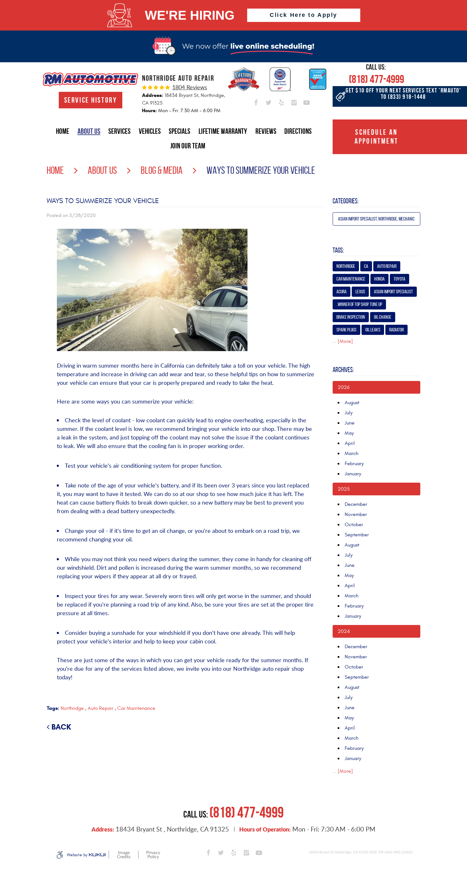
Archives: (343, 369)
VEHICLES (150, 131)
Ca (366, 266)
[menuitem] (62, 131)
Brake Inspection (350, 317)
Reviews (265, 131)
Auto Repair (100, 708)
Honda (379, 279)
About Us (89, 131)
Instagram (294, 101)
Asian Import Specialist (393, 291)
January (353, 474)
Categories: (345, 201)
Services (119, 131)
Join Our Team (187, 146)
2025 (344, 489)
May (349, 433)
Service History (90, 100)
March (351, 453)
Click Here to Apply (303, 15)
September (357, 535)
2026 (343, 387)
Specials (179, 131)
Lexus (360, 291)
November (356, 514)
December (356, 504)
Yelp (281, 101)
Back (61, 727)
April (350, 443)
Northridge (72, 708)
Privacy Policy (153, 855)
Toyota (399, 279)
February (354, 463)
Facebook (255, 101)
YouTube (306, 101)
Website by (86, 855)
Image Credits (124, 855)
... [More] (343, 341)
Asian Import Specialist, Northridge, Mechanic (376, 218)
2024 (344, 631)
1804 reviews (189, 87)
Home (62, 131)
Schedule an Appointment (376, 137)
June (350, 423)
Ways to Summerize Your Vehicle (260, 170)
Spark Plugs (346, 329)
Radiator (396, 329)
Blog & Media (162, 170)
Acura (341, 291)
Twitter (268, 101)
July (349, 413)
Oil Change (382, 317)
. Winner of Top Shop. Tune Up (359, 304)
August (352, 402)
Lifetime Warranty (223, 131)
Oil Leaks (372, 329)
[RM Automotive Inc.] (90, 79)
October (354, 524)
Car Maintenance (136, 708)
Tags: (338, 250)
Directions (298, 131)
